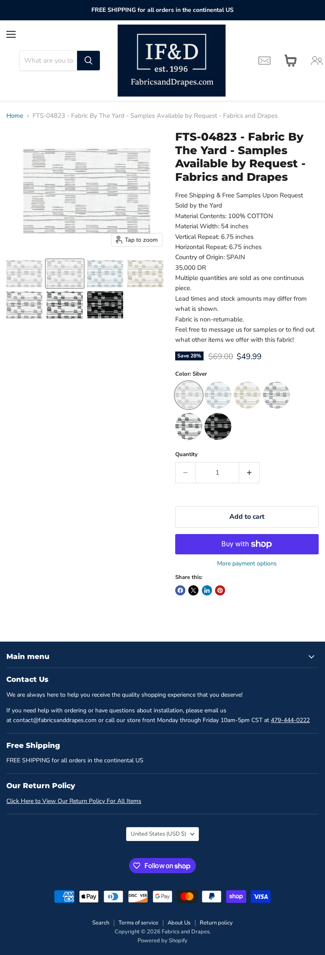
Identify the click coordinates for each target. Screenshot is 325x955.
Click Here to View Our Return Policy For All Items (73, 801)
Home (14, 115)
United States (158, 834)
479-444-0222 (290, 720)
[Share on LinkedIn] (207, 590)
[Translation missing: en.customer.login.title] (317, 60)
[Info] (264, 60)
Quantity (186, 454)
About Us (179, 923)
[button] (24, 273)
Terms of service (138, 923)
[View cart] (291, 60)
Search (100, 923)
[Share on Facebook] (180, 590)
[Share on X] (193, 590)
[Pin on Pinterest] (220, 590)
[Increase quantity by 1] (249, 472)
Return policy (216, 923)
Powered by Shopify (162, 940)
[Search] (88, 60)
